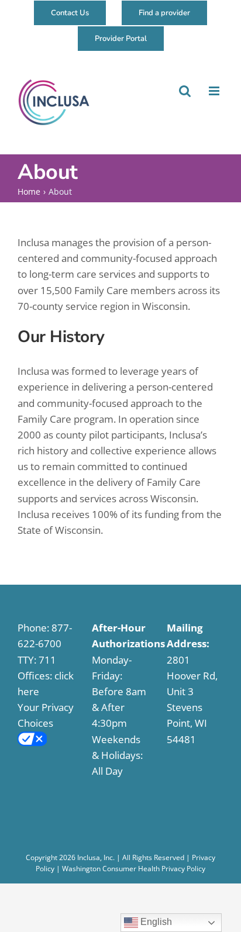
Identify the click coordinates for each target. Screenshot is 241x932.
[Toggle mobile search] (184, 91)
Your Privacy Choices (46, 715)
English (155, 922)
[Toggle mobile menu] (214, 91)
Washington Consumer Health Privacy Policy (133, 869)
